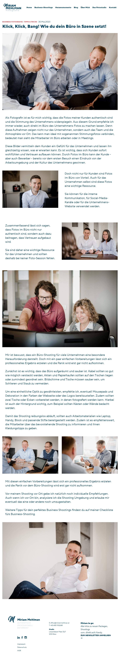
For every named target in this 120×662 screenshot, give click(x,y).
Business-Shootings (43, 7)
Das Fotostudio (99, 7)
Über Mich (85, 7)
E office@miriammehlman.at (59, 623)
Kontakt (112, 7)
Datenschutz (22, 647)
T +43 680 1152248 (56, 625)
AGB (19, 651)
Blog (76, 7)
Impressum (21, 644)
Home (29, 7)
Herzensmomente (63, 7)
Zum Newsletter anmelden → (96, 636)
